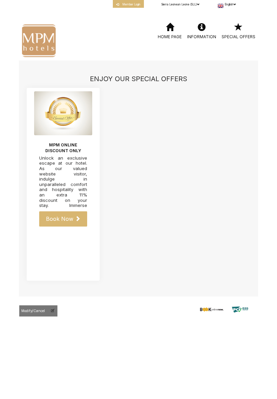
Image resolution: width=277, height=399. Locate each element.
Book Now (60, 218)
